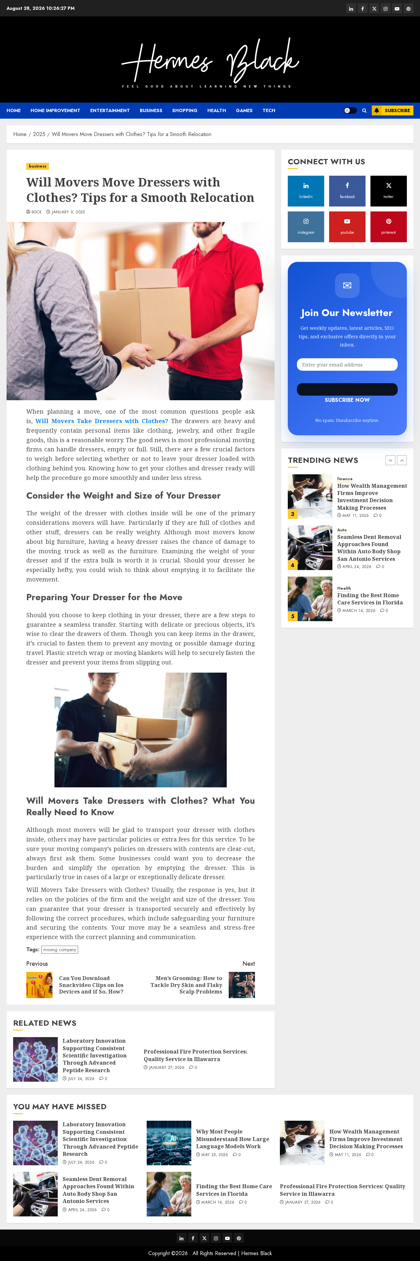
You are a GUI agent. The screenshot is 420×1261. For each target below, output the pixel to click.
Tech (268, 110)
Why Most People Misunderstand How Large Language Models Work (232, 1139)
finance (345, 479)
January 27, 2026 (167, 1068)
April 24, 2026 (357, 567)
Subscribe (397, 110)
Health (216, 110)
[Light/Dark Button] (350, 110)
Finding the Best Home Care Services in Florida (370, 599)
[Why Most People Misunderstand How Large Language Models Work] (169, 1143)
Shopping (185, 110)
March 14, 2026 (359, 611)
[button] (364, 110)
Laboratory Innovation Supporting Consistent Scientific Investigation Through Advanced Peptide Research (95, 1055)
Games (244, 110)
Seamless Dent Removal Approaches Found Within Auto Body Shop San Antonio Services (369, 547)
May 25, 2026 (214, 1155)
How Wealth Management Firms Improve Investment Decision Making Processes (372, 496)
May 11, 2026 (356, 516)
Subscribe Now (347, 389)
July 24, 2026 (81, 1079)
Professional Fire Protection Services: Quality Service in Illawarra (195, 1055)
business (151, 110)
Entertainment (110, 110)
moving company (59, 949)
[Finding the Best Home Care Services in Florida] (310, 599)
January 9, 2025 (68, 212)
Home (14, 110)
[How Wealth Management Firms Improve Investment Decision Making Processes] (310, 496)
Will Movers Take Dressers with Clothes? (101, 421)
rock (37, 212)
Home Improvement (55, 110)
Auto (342, 530)
